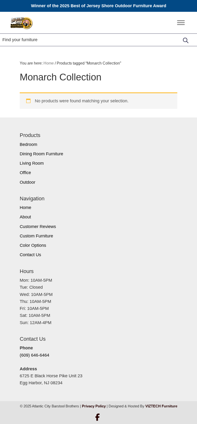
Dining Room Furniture (41, 153)
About (25, 217)
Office (25, 172)
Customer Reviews (38, 226)
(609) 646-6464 (34, 355)
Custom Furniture (36, 236)
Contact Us (30, 254)
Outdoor (27, 182)
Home (25, 207)
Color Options (33, 245)
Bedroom (28, 144)
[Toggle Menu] (181, 22)
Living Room (32, 163)
